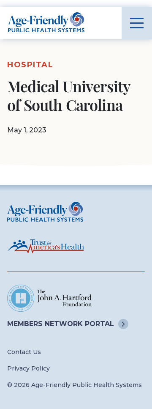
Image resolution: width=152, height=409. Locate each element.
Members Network (60, 324)
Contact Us (24, 352)
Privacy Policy (28, 368)
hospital (30, 64)
